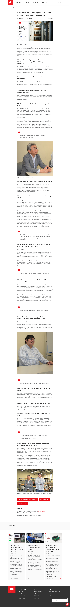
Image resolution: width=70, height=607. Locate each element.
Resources (35, 2)
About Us (21, 591)
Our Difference (22, 595)
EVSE (55, 576)
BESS (29, 578)
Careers (20, 597)
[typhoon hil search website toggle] (54, 2)
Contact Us (51, 593)
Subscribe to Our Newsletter (54, 591)
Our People (21, 593)
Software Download (38, 591)
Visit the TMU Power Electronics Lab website (28, 499)
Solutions (18, 2)
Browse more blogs (22, 503)
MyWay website (41, 511)
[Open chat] (67, 604)
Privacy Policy (41, 605)
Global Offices (22, 598)
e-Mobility (51, 576)
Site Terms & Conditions (49, 605)
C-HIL (11, 578)
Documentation (37, 595)
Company (44, 2)
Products (26, 2)
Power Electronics (28, 18)
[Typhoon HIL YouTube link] (50, 595)
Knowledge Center (38, 597)
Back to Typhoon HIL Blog (14, 7)
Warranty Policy (37, 598)
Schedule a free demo (44, 499)
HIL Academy (36, 593)
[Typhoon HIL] (10, 2)
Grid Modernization (21, 18)
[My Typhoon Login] (61, 2)
